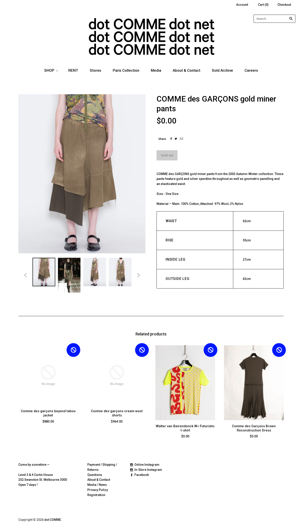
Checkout (284, 4)
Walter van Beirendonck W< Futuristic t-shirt (185, 428)
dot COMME (53, 519)
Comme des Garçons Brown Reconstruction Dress (254, 428)
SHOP (49, 70)
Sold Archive (222, 70)
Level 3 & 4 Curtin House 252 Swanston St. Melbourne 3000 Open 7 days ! (42, 480)
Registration (96, 495)
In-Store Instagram (148, 469)
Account (242, 4)
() (263, 4)
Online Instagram (146, 464)
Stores (95, 70)
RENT (73, 70)
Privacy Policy (97, 490)
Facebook (141, 475)
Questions (94, 475)
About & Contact (186, 70)
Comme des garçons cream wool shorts (117, 413)
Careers (251, 70)
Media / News (97, 485)
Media (156, 70)
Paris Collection (126, 70)
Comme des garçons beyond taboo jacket (48, 413)
